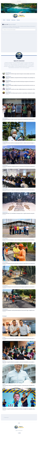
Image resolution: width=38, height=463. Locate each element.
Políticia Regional (5, 118)
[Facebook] (19, 433)
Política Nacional (8, 72)
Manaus (18, 20)
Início (4, 20)
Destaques (3, 337)
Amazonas (13, 20)
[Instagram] (18, 433)
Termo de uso (6, 417)
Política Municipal (5, 238)
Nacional (8, 20)
